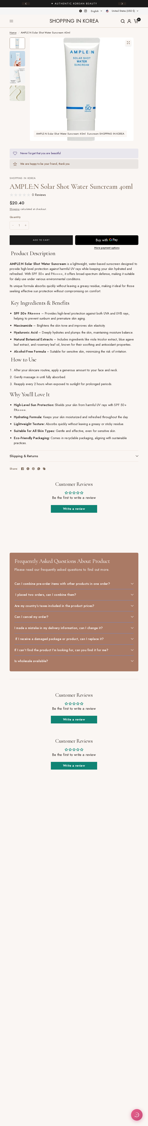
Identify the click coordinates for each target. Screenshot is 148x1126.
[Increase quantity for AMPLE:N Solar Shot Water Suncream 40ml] (26, 225)
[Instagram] (85, 10)
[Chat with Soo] (137, 1115)
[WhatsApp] (38, 468)
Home (13, 32)
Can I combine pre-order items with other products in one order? (62, 583)
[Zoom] (128, 43)
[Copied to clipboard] (44, 468)
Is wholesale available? (31, 661)
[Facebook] (22, 468)
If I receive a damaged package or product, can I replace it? (59, 639)
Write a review (74, 509)
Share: (14, 468)
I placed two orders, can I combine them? (45, 594)
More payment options (106, 247)
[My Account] (129, 21)
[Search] (122, 21)
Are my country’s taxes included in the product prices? (54, 605)
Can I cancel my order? (31, 616)
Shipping (15, 209)
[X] (80, 10)
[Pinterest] (33, 468)
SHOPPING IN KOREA (74, 20)
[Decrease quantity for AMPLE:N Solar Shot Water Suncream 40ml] (13, 225)
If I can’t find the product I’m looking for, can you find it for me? (61, 650)
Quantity (15, 217)
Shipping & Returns (24, 456)
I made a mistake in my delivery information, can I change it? (58, 628)
